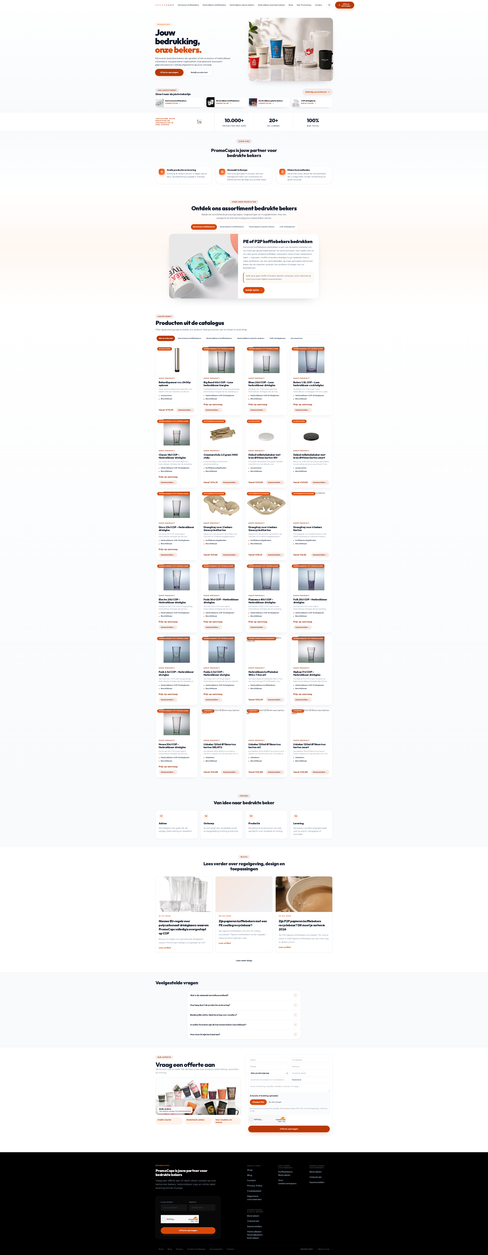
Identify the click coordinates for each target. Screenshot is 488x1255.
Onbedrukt (315, 1177)
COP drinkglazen (277, 338)
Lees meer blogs (244, 960)
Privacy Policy (254, 1185)
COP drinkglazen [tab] (287, 227)
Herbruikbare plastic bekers (242, 5)
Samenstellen (316, 1182)
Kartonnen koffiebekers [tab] (204, 227)
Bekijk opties (254, 290)
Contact (318, 5)
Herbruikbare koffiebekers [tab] (232, 227)
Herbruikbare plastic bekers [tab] (262, 227)
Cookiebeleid (254, 1191)
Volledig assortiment (317, 92)
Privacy (179, 1249)
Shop (290, 5)
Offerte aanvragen (169, 72)
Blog (249, 1175)
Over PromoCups (304, 5)
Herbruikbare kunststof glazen (271, 5)
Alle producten (166, 338)
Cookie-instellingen (196, 1249)
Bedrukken (315, 1172)
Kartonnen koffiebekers (188, 5)
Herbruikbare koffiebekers (214, 5)
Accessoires (296, 338)
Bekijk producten (199, 72)
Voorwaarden (216, 1249)
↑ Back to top (323, 1249)
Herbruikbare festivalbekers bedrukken (255, 1234)
